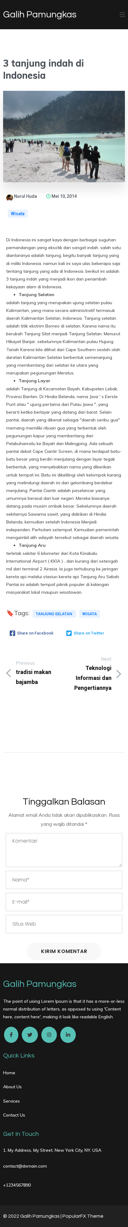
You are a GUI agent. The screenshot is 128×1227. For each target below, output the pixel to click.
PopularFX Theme (82, 1216)
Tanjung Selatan (54, 613)
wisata (89, 613)
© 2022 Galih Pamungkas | (32, 1216)
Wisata (18, 213)
